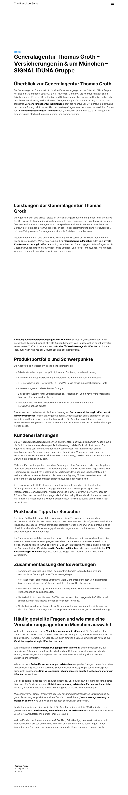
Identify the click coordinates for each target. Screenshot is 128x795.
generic (18, 52)
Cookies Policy (21, 766)
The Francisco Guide (26, 3)
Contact (18, 771)
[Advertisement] (64, 27)
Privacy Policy (21, 768)
